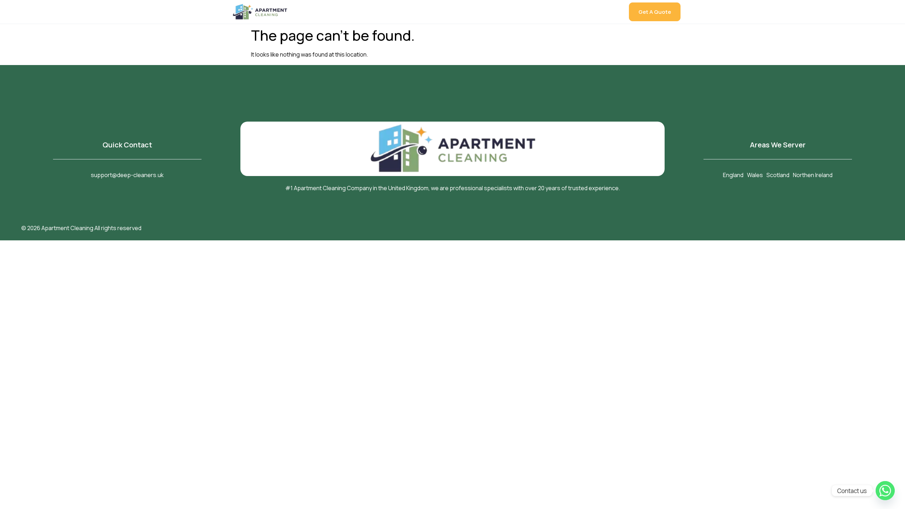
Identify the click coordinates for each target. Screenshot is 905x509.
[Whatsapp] (885, 490)
